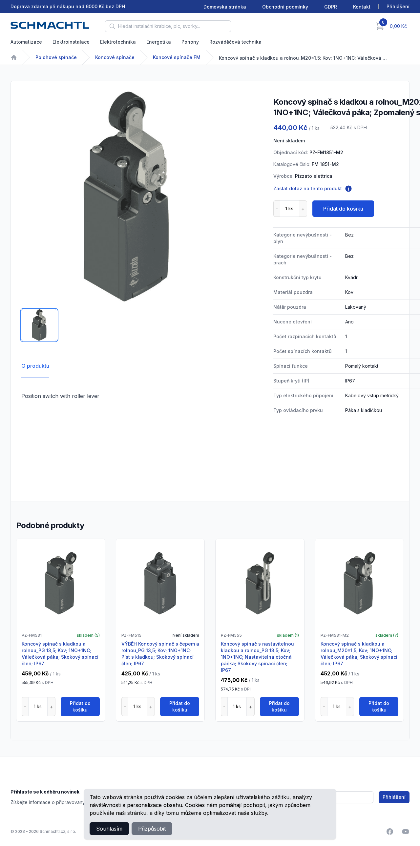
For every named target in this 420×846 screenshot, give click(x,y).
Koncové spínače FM (176, 57)
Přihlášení (394, 797)
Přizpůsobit (152, 828)
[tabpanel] (126, 196)
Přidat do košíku (343, 208)
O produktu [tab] (35, 365)
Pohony (190, 42)
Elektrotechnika (118, 42)
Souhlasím (109, 828)
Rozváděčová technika (235, 42)
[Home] (13, 57)
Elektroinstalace (71, 42)
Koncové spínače (115, 57)
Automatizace (26, 42)
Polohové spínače (56, 57)
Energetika (158, 42)
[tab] (39, 325)
